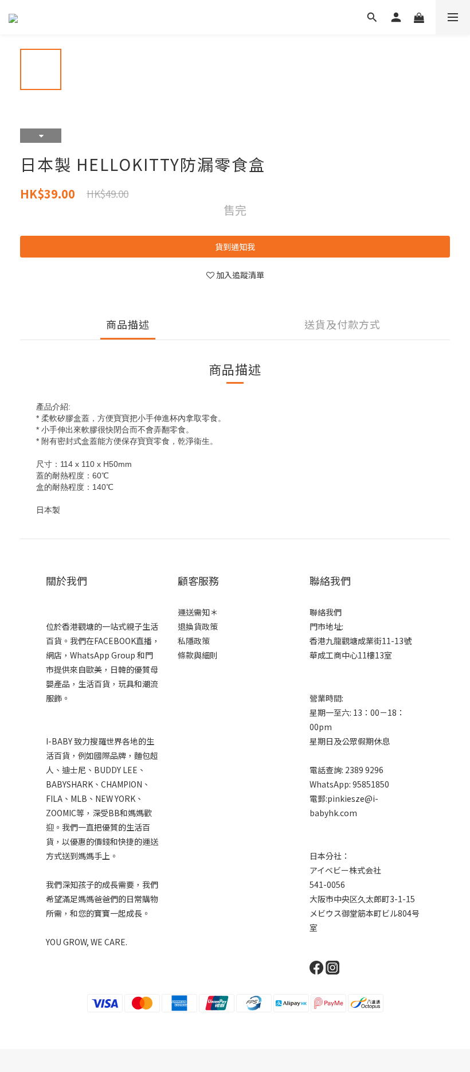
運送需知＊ (198, 612)
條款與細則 (198, 655)
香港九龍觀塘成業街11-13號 (361, 640)
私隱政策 (194, 640)
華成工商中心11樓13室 (351, 655)
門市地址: (326, 626)
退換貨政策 (198, 626)
